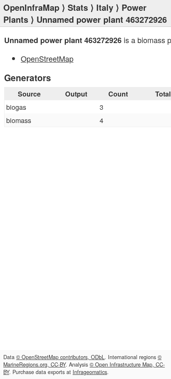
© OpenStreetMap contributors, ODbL (60, 357)
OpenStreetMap (47, 58)
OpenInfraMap (31, 7)
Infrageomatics (90, 372)
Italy (104, 7)
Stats (78, 7)
